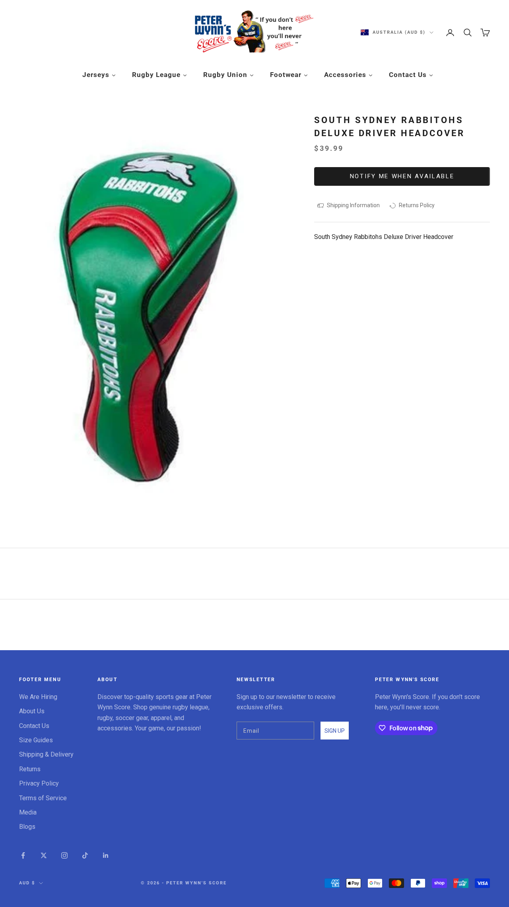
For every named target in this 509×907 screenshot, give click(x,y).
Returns (30, 769)
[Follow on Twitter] (44, 855)
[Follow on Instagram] (64, 855)
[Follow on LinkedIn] (106, 855)
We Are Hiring (38, 697)
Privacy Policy (39, 783)
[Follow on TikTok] (85, 855)
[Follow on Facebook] (23, 855)
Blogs (27, 826)
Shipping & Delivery (46, 754)
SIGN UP (334, 731)
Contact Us (34, 726)
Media (28, 812)
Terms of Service (43, 798)
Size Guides (36, 740)
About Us (32, 711)
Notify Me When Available (402, 176)
